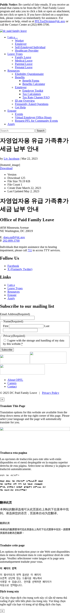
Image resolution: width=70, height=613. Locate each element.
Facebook (13, 265)
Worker (19, 40)
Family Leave (23, 57)
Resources (13, 70)
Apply (11, 124)
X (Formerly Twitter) (19, 269)
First (5, 326)
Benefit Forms (30, 80)
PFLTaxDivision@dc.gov (50, 21)
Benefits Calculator (33, 84)
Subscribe (6, 349)
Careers (11, 383)
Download (6, 168)
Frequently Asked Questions (31, 104)
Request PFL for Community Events (36, 120)
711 (30, 250)
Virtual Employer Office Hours (33, 117)
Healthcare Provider (26, 50)
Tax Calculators (31, 94)
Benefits (20, 77)
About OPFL (15, 379)
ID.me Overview (25, 100)
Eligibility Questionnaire (29, 74)
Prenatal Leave (23, 67)
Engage (11, 110)
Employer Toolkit (32, 90)
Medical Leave (23, 60)
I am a (11, 285)
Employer (21, 43)
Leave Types (15, 53)
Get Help (20, 107)
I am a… (12, 37)
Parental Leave (23, 64)
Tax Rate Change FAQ (36, 97)
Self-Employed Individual (30, 47)
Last (46, 326)
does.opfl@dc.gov (14, 237)
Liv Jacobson (11, 158)
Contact (12, 386)
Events (19, 114)
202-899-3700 (11, 240)
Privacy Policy (50, 392)
